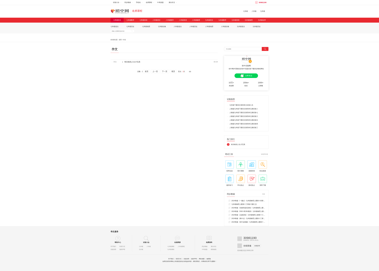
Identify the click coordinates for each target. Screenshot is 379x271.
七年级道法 (114, 26)
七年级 (245, 11)
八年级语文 (156, 20)
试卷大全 (146, 242)
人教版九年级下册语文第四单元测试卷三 (243, 127)
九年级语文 (209, 20)
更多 (263, 194)
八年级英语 (183, 20)
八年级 (254, 11)
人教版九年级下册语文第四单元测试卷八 (243, 109)
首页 (120, 39)
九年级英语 (235, 20)
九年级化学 (262, 20)
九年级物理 (249, 20)
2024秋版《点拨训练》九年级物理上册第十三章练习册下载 (252, 215)
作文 (124, 39)
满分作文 (213, 246)
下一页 (164, 71)
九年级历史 (257, 26)
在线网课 (177, 242)
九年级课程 (170, 249)
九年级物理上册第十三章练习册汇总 (244, 204)
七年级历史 (130, 26)
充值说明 (113, 249)
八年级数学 (170, 20)
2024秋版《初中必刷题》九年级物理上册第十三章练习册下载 (252, 222)
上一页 (155, 71)
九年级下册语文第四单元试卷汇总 (241, 105)
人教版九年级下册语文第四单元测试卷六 (243, 116)
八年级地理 (209, 26)
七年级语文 (117, 20)
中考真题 (204, 249)
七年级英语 (143, 20)
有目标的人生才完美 (132, 62)
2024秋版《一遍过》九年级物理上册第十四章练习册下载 (251, 201)
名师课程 (137, 10)
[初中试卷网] (121, 11)
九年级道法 (241, 26)
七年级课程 (170, 246)
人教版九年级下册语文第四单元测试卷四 (243, 124)
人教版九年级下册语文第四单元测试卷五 (243, 120)
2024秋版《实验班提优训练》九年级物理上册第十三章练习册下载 (254, 208)
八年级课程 (181, 246)
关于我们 (113, 246)
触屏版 (209, 259)
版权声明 (122, 249)
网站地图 (202, 259)
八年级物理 (196, 20)
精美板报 (213, 249)
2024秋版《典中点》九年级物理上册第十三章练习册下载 (251, 218)
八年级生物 (225, 26)
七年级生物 (162, 26)
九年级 (262, 11)
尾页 (173, 71)
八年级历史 (193, 26)
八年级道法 (178, 26)
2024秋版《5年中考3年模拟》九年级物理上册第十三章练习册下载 (254, 211)
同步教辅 (204, 246)
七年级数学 (130, 20)
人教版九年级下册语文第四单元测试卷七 (243, 112)
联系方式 (122, 246)
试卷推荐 (231, 99)
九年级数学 (222, 20)
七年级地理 (146, 26)
